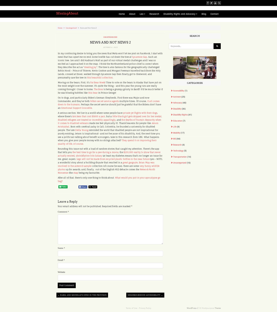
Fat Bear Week (97, 82)
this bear (93, 93)
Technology (178, 151)
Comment (63, 211)
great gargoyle (130, 162)
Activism (177, 97)
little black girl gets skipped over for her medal (137, 116)
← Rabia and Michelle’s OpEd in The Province (82, 295)
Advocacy (177, 103)
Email (61, 260)
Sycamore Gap (139, 57)
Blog (204, 14)
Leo (141, 14)
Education (177, 121)
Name (61, 248)
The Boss (98, 89)
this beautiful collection (100, 77)
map (75, 173)
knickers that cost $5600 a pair (88, 116)
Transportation (180, 157)
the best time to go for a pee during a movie (95, 152)
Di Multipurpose (206, 308)
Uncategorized (71, 28)
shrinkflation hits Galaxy (89, 155)
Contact (214, 14)
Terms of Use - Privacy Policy (138, 308)
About (132, 14)
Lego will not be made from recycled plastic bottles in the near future (113, 159)
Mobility (176, 133)
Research (154, 14)
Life (174, 127)
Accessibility (178, 91)
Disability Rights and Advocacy (179, 14)
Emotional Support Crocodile (76, 108)
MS (174, 139)
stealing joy (90, 67)
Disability (177, 109)
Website (61, 272)
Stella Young (81, 130)
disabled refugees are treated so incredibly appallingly (87, 120)
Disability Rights (180, 115)
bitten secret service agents (104, 101)
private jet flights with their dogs (140, 113)
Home (122, 14)
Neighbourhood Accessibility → (145, 295)
